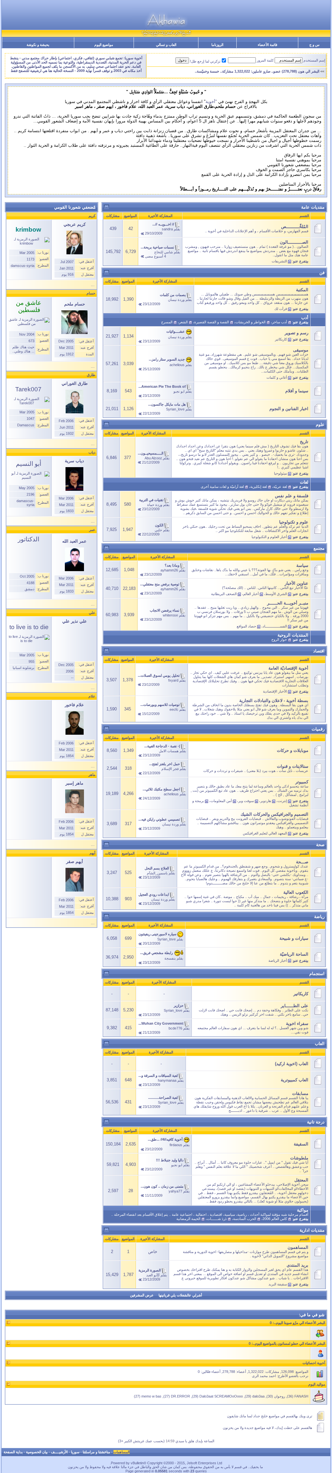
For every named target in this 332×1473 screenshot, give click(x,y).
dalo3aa (258, 1396)
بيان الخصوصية (37, 1452)
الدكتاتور (28, 539)
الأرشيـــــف (59, 1452)
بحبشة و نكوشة (38, 45)
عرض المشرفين (142, 1295)
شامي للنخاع (163, 252)
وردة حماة (154, 505)
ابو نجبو (178, 391)
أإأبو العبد (153, 1275)
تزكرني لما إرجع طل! (205, 61)
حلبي (158, 530)
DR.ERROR (180, 1396)
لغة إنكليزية (258, 487)
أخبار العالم (251, 594)
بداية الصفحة (13, 1452)
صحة (320, 844)
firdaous (176, 1145)
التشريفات (279, 261)
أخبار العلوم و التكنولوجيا (269, 537)
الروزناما (217, 45)
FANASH (301, 1396)
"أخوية (211, 101)
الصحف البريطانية (224, 594)
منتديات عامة (313, 207)
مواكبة (302, 1210)
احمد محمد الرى (264, 1376)
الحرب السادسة (244, 1219)
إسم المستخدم (314, 60)
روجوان (279, 1396)
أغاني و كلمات (277, 377)
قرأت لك (280, 309)
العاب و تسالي (166, 45)
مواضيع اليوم (103, 45)
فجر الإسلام (170, 769)
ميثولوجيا (280, 473)
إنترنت (282, 801)
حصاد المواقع (246, 626)
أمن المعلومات (221, 801)
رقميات (318, 729)
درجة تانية (316, 1122)
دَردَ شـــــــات (217, 1219)
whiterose (170, 615)
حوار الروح (279, 639)
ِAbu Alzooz (153, 458)
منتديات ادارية (312, 1230)
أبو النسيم (28, 463)
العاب (320, 1043)
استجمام (317, 973)
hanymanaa (167, 1080)
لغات (304, 482)
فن (322, 272)
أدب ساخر (279, 322)
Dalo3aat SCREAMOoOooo (221, 1396)
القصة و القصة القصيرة (211, 322)
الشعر (183, 322)
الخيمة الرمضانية (188, 1219)
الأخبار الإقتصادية (275, 691)
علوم (320, 424)
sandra (167, 229)
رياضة (319, 916)
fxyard (173, 680)
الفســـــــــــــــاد (275, 626)
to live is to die (29, 627)
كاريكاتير (281, 339)
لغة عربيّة (280, 487)
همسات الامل (169, 751)
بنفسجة (170, 958)
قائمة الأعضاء (267, 45)
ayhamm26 (169, 570)
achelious (177, 365)
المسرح (166, 322)
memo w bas (151, 1396)
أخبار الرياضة (277, 960)
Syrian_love (175, 409)
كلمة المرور (265, 60)
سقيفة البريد (277, 1284)
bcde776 (175, 1028)
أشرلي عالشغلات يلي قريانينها (180, 1295)
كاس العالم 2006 (275, 1219)
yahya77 (175, 1191)
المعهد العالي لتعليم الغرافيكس (265, 833)
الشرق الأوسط (276, 594)
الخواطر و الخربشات (250, 322)
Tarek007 (28, 389)
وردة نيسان (176, 300)
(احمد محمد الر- (310, 71)
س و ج (314, 45)
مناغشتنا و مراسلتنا (96, 1452)
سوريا (75, 1452)
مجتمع (319, 548)
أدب (304, 317)
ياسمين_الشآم (157, 873)
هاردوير (265, 801)
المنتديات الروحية (293, 635)
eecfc (174, 709)
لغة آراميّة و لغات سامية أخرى (222, 487)
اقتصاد (319, 651)
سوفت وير (246, 801)
